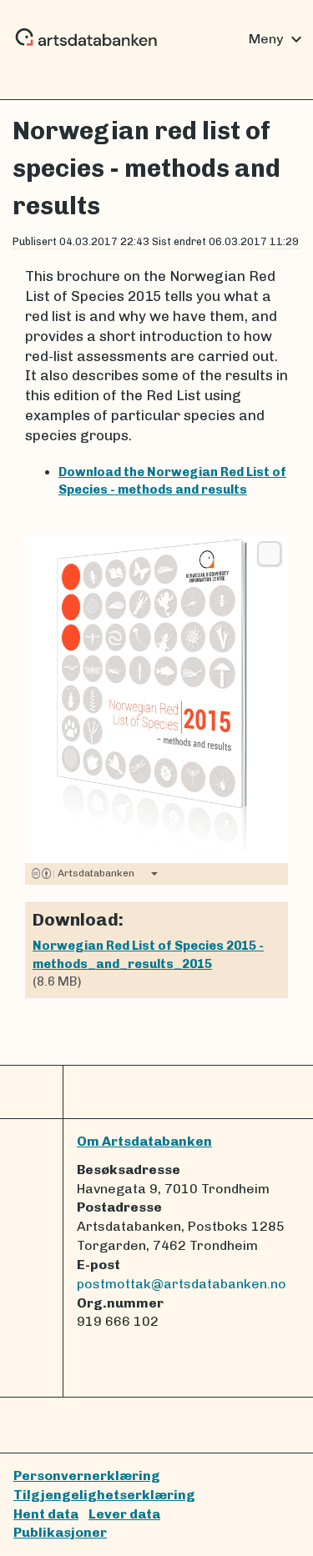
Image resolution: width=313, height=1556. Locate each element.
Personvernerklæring (86, 1475)
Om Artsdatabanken (144, 1141)
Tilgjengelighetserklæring (104, 1495)
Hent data (45, 1514)
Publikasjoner (60, 1532)
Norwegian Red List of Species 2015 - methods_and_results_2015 (148, 954)
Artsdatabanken (93, 873)
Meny (277, 39)
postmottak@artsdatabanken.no (181, 1284)
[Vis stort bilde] (269, 554)
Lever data (124, 1514)
